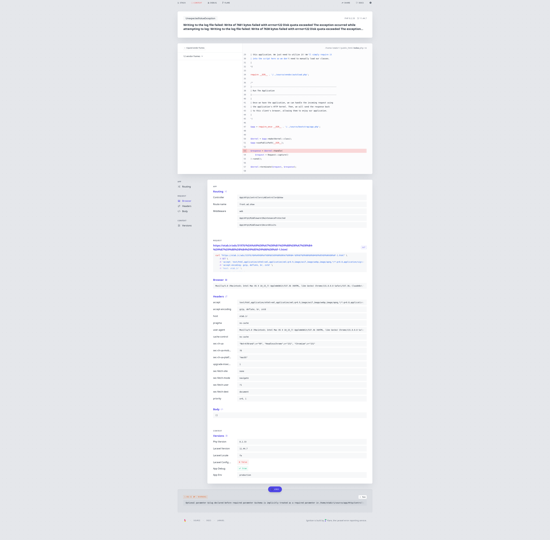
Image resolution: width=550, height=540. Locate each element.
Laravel (220, 520)
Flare (329, 520)
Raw (364, 497)
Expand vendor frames (195, 48)
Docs (208, 520)
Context (182, 220)
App (179, 181)
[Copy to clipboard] (363, 197)
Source (197, 520)
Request (182, 196)
